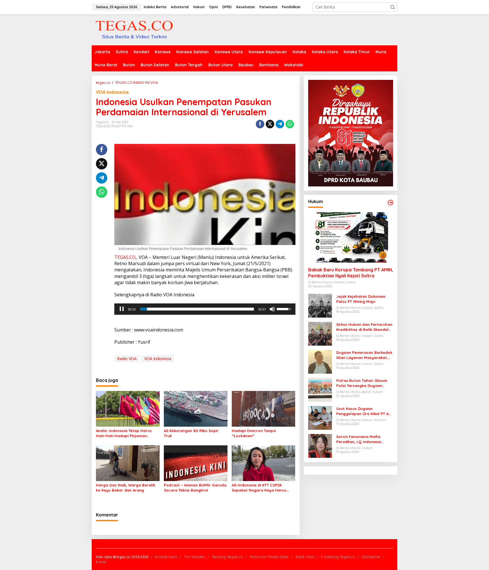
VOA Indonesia (112, 92)
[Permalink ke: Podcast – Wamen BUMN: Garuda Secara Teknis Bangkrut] (196, 462)
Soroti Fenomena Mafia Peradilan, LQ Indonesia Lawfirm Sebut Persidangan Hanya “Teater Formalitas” (362, 439)
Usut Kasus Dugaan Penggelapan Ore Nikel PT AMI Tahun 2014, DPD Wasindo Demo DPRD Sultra (364, 411)
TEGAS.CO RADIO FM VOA (114, 126)
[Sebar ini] (260, 124)
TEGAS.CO (125, 257)
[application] (204, 309)
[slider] (197, 309)
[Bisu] (272, 309)
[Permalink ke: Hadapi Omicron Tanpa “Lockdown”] (263, 408)
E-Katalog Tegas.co (338, 556)
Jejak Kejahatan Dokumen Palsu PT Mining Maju (360, 299)
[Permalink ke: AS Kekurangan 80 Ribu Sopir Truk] (196, 408)
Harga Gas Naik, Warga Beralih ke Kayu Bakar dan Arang (125, 487)
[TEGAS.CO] (134, 29)
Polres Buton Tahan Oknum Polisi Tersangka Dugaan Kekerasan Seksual (361, 383)
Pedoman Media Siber (269, 556)
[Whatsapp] (290, 124)
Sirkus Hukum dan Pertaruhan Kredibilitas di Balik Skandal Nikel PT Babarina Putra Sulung (364, 327)
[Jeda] (122, 309)
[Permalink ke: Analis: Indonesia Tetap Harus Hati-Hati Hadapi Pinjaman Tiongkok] (128, 408)
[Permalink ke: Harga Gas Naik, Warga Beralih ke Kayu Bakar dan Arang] (128, 462)
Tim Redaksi (194, 556)
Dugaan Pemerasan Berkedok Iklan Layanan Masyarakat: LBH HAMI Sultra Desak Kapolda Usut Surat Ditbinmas (364, 355)
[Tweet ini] (270, 124)
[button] (392, 7)
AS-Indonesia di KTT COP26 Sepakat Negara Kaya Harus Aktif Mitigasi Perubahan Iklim (259, 488)
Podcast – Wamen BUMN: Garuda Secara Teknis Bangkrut (195, 487)
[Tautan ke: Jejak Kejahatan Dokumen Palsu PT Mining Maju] (320, 305)
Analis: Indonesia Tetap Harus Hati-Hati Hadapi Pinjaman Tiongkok (124, 433)
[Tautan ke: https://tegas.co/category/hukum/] (390, 202)
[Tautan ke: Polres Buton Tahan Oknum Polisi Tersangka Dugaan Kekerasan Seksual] (320, 389)
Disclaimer (371, 556)
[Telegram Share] (280, 124)
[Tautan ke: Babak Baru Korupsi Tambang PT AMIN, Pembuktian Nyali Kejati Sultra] (350, 237)
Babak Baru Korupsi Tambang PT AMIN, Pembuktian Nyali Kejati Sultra (350, 272)
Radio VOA (127, 358)
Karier (101, 562)
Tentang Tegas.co (227, 556)
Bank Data (304, 556)
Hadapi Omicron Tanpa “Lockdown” (254, 433)
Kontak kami (166, 556)
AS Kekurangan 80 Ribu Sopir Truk (191, 433)
